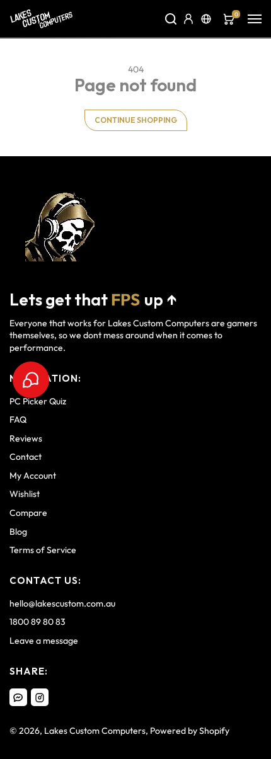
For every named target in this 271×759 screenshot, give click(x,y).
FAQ (17, 419)
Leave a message (43, 640)
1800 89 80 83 (37, 621)
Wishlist (24, 493)
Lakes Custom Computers (95, 730)
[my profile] (188, 19)
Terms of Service (42, 550)
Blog (18, 531)
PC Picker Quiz (37, 401)
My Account (32, 475)
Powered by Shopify (189, 730)
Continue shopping (136, 120)
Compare (28, 512)
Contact (25, 456)
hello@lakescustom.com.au (62, 603)
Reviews (25, 438)
